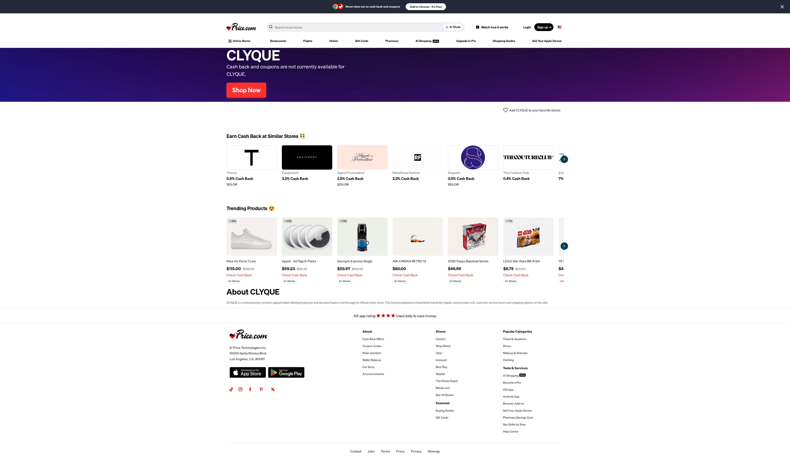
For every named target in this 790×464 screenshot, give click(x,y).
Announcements (373, 374)
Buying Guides (445, 410)
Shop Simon (443, 346)
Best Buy (441, 367)
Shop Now (246, 90)
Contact (355, 451)
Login (527, 27)
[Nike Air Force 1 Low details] (252, 237)
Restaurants (278, 41)
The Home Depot (447, 381)
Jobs (371, 451)
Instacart (441, 360)
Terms (385, 451)
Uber (439, 353)
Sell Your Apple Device (547, 41)
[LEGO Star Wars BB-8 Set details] (528, 237)
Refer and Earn (371, 353)
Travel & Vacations (514, 339)
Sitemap (434, 451)
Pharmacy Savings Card (518, 417)
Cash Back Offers (373, 339)
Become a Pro (512, 382)
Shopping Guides (504, 41)
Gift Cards (361, 41)
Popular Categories (517, 331)
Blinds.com (443, 388)
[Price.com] (248, 343)
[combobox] (365, 27)
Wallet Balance (371, 360)
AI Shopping (424, 41)
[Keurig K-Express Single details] (362, 237)
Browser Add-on (513, 403)
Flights (307, 41)
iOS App (508, 389)
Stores (441, 331)
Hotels (333, 41)
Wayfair (440, 374)
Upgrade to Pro (466, 41)
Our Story (368, 367)
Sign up (542, 27)
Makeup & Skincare (515, 353)
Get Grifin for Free (514, 424)
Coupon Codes (371, 346)
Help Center (510, 431)
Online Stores (241, 41)
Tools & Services (515, 368)
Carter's (441, 339)
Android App (511, 396)
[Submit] (270, 28)
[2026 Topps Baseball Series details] (473, 237)
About (367, 331)
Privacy (416, 451)
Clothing (508, 360)
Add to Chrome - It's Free (426, 7)
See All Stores (445, 395)
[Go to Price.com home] (241, 27)
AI (455, 27)
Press (400, 451)
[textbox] (559, 27)
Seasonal (443, 403)
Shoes (507, 346)
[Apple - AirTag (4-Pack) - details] (307, 237)
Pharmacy (391, 41)
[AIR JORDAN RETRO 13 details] (418, 237)
